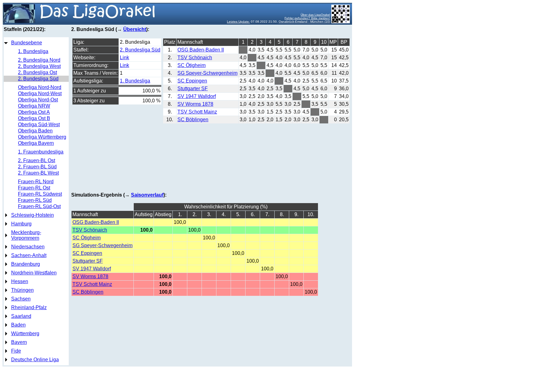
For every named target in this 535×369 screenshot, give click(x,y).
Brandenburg (25, 264)
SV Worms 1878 (195, 104)
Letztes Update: (238, 21)
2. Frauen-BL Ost (36, 160)
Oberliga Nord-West (40, 93)
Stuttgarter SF (192, 88)
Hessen (19, 281)
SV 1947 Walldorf (196, 96)
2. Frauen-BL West (38, 173)
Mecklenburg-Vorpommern (26, 235)
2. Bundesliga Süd (38, 78)
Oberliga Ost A (34, 112)
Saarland (21, 316)
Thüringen (22, 290)
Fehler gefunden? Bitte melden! (307, 18)
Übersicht (134, 29)
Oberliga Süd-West (39, 124)
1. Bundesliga (33, 51)
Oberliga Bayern (36, 143)
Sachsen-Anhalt (28, 255)
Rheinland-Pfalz (29, 307)
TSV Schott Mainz (197, 111)
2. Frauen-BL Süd (37, 166)
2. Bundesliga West (39, 66)
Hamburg (21, 223)
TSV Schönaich (194, 57)
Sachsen (21, 298)
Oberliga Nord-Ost (38, 99)
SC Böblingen (192, 119)
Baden (18, 324)
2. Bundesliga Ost (37, 72)
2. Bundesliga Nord (39, 60)
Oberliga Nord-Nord (39, 87)
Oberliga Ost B (34, 118)
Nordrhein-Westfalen (34, 272)
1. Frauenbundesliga (40, 151)
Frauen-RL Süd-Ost (39, 206)
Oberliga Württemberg (42, 137)
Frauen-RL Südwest (40, 194)
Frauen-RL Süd (35, 200)
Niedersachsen (28, 246)
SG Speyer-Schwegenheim (207, 73)
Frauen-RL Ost (34, 187)
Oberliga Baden (35, 130)
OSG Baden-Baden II (200, 49)
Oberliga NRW (34, 106)
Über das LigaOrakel (315, 14)
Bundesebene (26, 42)
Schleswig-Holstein (32, 215)
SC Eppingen (192, 80)
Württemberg (25, 333)
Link (124, 57)
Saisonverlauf (147, 195)
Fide (16, 350)
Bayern (19, 342)
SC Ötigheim (191, 65)
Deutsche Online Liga (35, 359)
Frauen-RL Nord (36, 181)
